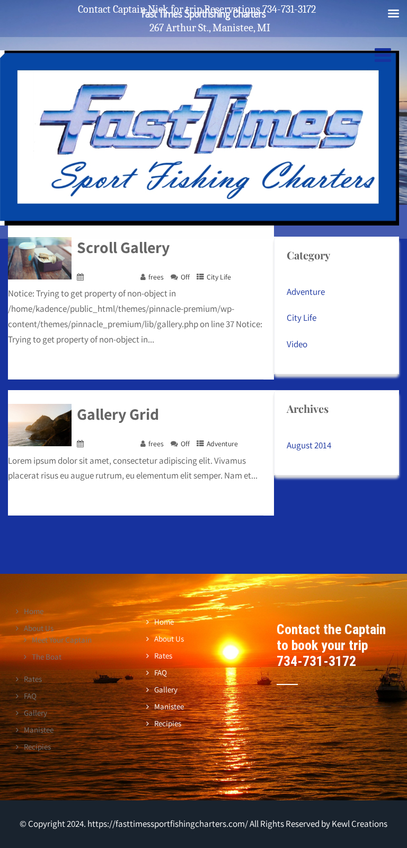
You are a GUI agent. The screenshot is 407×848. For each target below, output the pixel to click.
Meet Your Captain (62, 640)
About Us (39, 628)
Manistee (39, 730)
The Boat (46, 657)
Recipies (37, 747)
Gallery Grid (118, 414)
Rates (33, 679)
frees (156, 277)
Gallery (35, 713)
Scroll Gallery (123, 247)
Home (33, 611)
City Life (219, 277)
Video (297, 344)
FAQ (30, 696)
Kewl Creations (358, 823)
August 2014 (309, 445)
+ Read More (243, 368)
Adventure (222, 443)
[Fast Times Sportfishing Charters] (199, 225)
